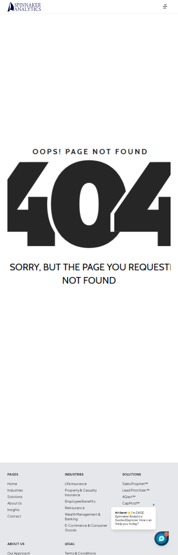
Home (12, 484)
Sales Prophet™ (135, 484)
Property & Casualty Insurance (81, 492)
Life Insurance (76, 484)
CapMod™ (131, 503)
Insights (13, 510)
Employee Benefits (80, 501)
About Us (14, 503)
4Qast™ (128, 497)
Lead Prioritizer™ (135, 490)
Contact (14, 516)
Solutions (14, 497)
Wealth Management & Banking (83, 516)
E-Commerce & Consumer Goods (86, 527)
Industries (15, 490)
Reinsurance (75, 508)
